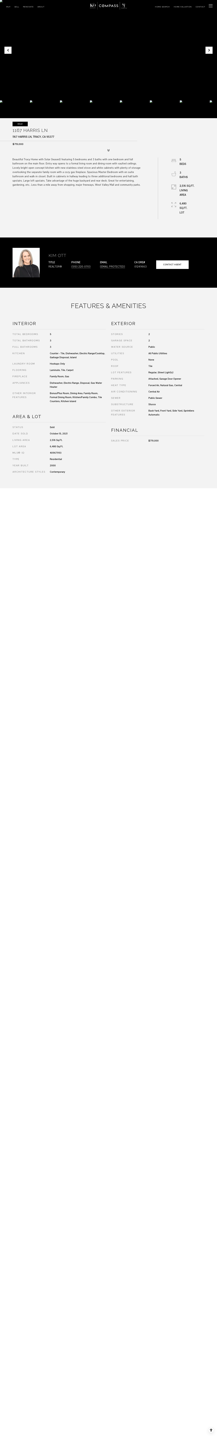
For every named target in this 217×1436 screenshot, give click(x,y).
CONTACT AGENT (172, 264)
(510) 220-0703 (81, 266)
